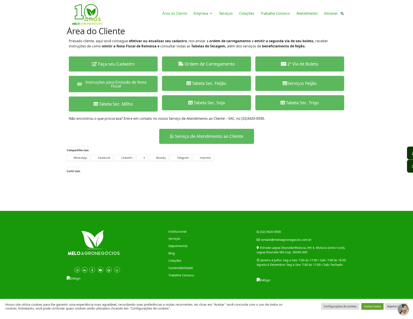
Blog (171, 253)
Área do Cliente (174, 13)
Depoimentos (178, 246)
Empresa (201, 13)
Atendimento (307, 13)
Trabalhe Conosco (275, 13)
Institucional (177, 231)
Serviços (226, 13)
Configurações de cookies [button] (340, 306)
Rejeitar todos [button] (396, 306)
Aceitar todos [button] (372, 306)
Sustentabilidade (180, 268)
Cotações (246, 13)
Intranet (330, 13)
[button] (299, 102)
